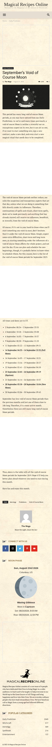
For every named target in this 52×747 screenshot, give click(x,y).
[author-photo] (26, 522)
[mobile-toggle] (4, 14)
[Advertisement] (26, 168)
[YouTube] (34, 548)
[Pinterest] (27, 548)
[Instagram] (13, 548)
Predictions (22, 502)
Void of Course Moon (36, 502)
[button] (48, 14)
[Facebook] (6, 548)
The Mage (8, 82)
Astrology (13, 502)
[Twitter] (20, 548)
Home (5, 21)
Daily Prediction (14, 21)
